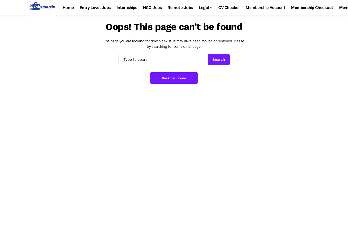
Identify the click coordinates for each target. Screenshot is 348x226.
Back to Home (174, 78)
